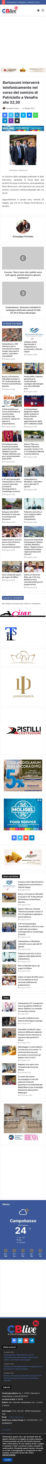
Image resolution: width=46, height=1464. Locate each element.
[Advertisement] (23, 41)
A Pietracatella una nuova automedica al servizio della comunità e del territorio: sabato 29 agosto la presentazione (11, 416)
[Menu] (43, 11)
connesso (16, 604)
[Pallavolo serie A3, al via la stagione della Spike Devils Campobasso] (34, 503)
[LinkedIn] (17, 115)
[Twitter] (11, 115)
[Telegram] (4, 120)
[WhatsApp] (35, 115)
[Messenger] (29, 115)
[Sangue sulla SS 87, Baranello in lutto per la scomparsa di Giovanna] (12, 503)
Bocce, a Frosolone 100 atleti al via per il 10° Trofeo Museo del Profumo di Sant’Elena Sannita (11, 381)
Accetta (7, 1460)
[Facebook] (4, 115)
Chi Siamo (6, 1430)
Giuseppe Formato (12, 108)
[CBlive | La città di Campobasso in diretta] (10, 10)
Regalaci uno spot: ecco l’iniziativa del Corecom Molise (28, 1067)
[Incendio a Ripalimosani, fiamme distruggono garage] (9, 1021)
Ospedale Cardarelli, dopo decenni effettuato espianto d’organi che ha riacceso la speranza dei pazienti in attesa (30, 1034)
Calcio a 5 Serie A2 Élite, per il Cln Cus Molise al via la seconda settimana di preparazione (33, 579)
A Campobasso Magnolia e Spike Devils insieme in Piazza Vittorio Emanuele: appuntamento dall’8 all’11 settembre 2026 (33, 416)
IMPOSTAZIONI (8, 1455)
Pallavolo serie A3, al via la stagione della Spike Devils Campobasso (29, 956)
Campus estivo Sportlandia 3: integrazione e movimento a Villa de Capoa (33, 347)
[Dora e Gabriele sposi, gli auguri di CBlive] (12, 566)
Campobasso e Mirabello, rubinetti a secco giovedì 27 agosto (30, 944)
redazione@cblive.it (16, 1417)
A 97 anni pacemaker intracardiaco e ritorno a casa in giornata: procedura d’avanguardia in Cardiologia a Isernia (31, 929)
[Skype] (23, 115)
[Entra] (38, 11)
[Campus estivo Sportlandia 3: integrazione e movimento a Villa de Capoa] (34, 333)
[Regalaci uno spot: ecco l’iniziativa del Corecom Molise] (9, 1068)
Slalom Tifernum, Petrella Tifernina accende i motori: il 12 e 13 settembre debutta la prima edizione (34, 449)
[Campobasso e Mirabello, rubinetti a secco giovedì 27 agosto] (34, 471)
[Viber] (11, 120)
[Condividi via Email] (17, 120)
